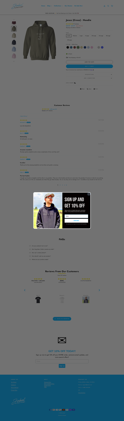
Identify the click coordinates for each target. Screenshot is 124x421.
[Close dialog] (89, 194)
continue (76, 221)
